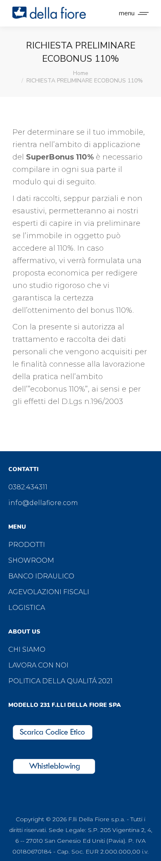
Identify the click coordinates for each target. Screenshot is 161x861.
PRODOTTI (26, 545)
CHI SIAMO (26, 649)
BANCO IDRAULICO (41, 576)
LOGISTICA (26, 608)
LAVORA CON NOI (38, 665)
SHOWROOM (31, 560)
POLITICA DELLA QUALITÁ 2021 (60, 681)
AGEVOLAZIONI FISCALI (48, 592)
